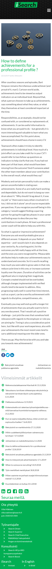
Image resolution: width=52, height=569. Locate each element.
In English (28, 561)
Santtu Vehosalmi (15, 76)
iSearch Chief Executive (18, 535)
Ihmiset (11, 565)
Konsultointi (9, 546)
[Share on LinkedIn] (12, 354)
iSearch (6, 561)
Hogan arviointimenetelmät (20, 541)
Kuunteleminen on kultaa (16, 484)
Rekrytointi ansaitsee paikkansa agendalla (23, 454)
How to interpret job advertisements (21, 460)
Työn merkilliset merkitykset (17, 470)
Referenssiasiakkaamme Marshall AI (21, 385)
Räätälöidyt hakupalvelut (19, 538)
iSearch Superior (15, 532)
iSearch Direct (14, 528)
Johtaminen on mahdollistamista (19, 441)
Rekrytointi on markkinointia (17, 427)
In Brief (32, 565)
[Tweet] (8, 354)
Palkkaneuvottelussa (14, 402)
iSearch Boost (14, 556)
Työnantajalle (10, 524)
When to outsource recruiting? (18, 465)
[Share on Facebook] (3, 354)
